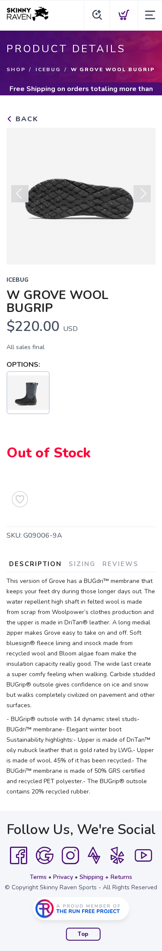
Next (142, 193)
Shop (15, 69)
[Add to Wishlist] (20, 499)
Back (25, 119)
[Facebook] (19, 856)
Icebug (48, 69)
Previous (20, 193)
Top (83, 934)
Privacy (63, 877)
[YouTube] (143, 856)
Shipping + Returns (105, 877)
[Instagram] (70, 856)
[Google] (44, 856)
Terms (38, 877)
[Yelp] (117, 856)
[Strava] (94, 856)
